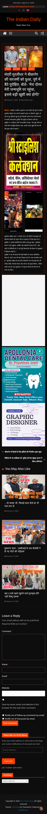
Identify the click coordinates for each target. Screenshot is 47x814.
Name (5, 664)
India (24, 69)
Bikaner (7, 69)
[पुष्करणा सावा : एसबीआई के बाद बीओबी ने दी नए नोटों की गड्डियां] (23, 521)
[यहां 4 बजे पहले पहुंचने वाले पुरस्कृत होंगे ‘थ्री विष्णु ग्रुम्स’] (23, 566)
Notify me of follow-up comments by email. (24, 715)
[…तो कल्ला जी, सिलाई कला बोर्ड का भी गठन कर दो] (23, 476)
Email (5, 676)
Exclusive (16, 69)
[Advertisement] (23, 310)
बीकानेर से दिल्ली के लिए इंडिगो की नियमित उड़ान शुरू (23, 451)
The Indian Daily (23, 19)
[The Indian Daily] (5, 33)
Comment (7, 631)
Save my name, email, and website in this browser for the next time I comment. (20, 706)
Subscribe (8, 761)
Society (31, 69)
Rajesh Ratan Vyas (27, 100)
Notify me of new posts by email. (20, 718)
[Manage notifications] (41, 809)
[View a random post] (42, 33)
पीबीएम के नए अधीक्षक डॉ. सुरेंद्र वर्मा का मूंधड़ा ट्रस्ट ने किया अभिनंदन (23, 460)
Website (5, 688)
